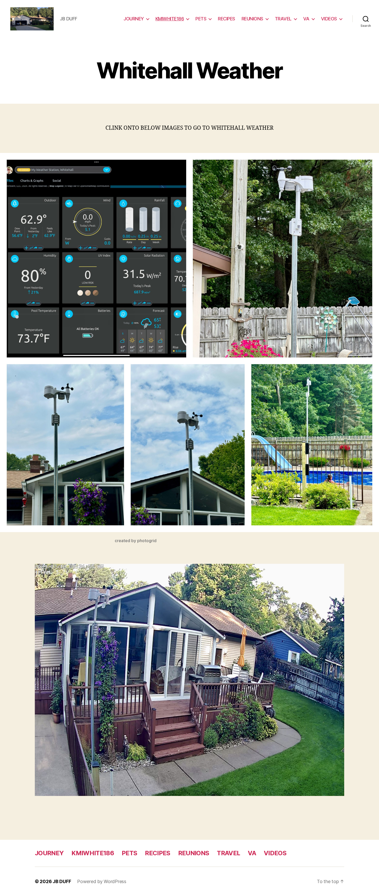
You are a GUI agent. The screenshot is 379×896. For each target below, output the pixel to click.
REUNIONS (252, 18)
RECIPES (226, 18)
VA (306, 18)
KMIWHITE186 (169, 18)
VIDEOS (329, 18)
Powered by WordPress (101, 881)
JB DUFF (62, 881)
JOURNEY (133, 18)
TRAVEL (283, 18)
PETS (200, 18)
